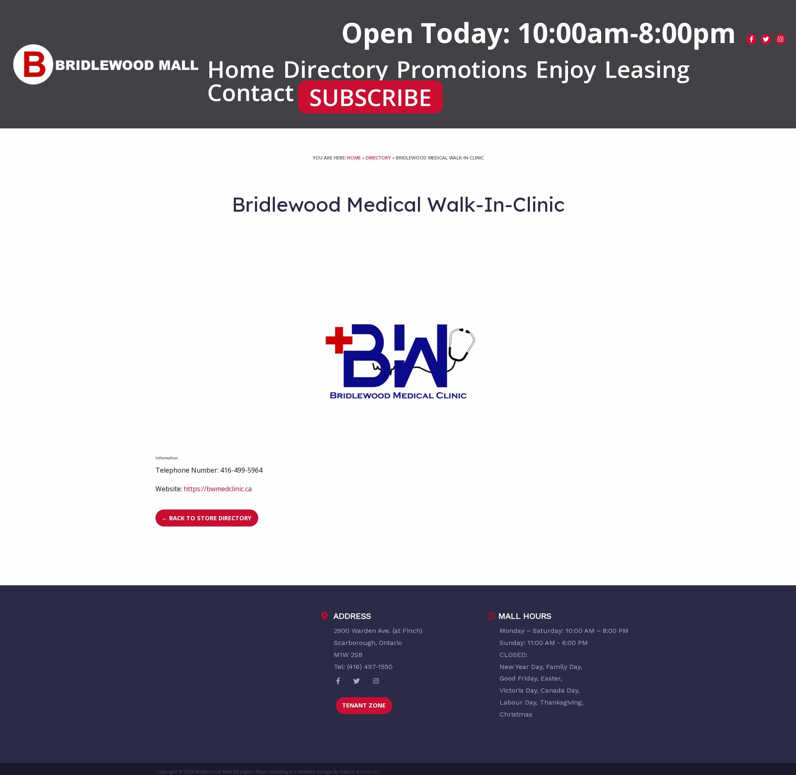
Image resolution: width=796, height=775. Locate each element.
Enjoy (566, 68)
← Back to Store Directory (207, 518)
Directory (335, 68)
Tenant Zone (364, 705)
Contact (250, 92)
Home (241, 68)
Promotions (461, 68)
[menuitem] (241, 68)
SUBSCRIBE (370, 97)
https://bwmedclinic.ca (218, 488)
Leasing (646, 68)
